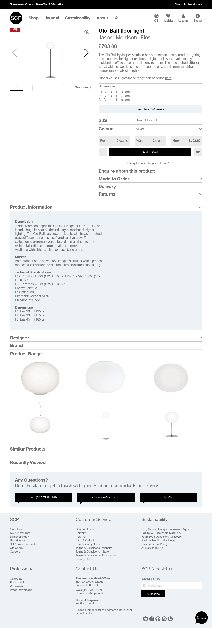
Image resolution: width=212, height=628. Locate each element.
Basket (197, 18)
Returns (107, 194)
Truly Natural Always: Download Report (165, 529)
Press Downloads (21, 590)
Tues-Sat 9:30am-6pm (50, 4)
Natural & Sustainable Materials (161, 532)
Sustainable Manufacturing (158, 540)
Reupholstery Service (89, 544)
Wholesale (16, 586)
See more (81, 87)
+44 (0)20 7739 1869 (44, 497)
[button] (86, 52)
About (102, 18)
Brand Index (17, 540)
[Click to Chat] (201, 617)
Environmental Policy (154, 544)
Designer (19, 337)
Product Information (31, 207)
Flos (146, 37)
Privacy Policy (84, 559)
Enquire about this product (127, 171)
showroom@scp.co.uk (106, 497)
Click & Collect (85, 540)
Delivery (107, 186)
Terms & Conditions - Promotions (96, 555)
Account (183, 20)
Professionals (193, 4)
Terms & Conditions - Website (94, 547)
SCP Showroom (20, 532)
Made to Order (114, 178)
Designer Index (19, 536)
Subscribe (153, 593)
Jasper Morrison (118, 37)
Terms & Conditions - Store (92, 551)
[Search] (117, 18)
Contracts (16, 578)
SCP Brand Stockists (23, 544)
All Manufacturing (152, 547)
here (168, 78)
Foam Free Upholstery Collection (161, 536)
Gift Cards (16, 547)
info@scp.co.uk (85, 603)
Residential (17, 582)
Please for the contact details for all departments (104, 611)
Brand (16, 345)
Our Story (16, 529)
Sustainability (77, 18)
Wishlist (168, 20)
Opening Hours (85, 529)
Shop (178, 4)
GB (156, 20)
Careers (15, 551)
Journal (52, 18)
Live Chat (168, 497)
